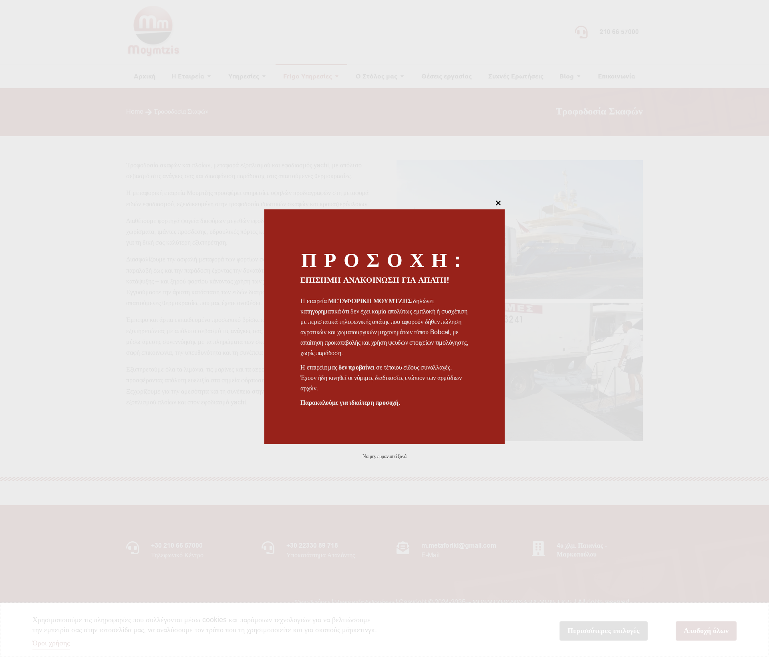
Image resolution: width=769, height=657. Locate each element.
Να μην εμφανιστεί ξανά (384, 456)
